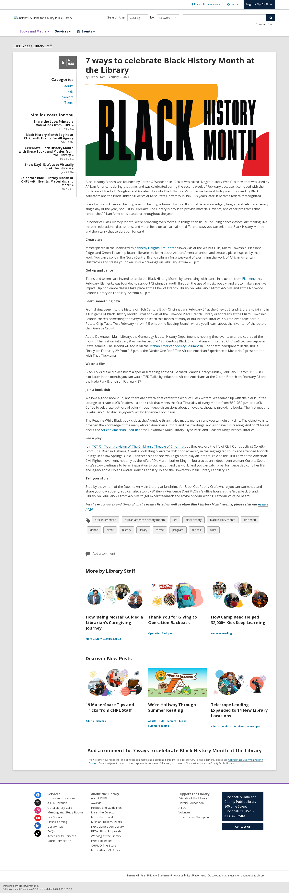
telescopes (254, 726)
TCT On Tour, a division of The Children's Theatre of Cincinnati (138, 446)
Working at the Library (106, 836)
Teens (69, 102)
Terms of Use (135, 875)
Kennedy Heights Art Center (155, 248)
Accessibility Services (61, 836)
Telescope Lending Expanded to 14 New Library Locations (239, 710)
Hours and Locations (61, 798)
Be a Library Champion (194, 817)
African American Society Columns (174, 346)
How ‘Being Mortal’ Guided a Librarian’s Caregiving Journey (114, 622)
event (110, 530)
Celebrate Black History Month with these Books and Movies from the (46, 151)
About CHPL (99, 798)
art (176, 520)
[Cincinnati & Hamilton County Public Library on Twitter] (37, 802)
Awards (96, 803)
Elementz (249, 278)
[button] (205, 4)
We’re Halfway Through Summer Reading (172, 707)
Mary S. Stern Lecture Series (103, 639)
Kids (70, 91)
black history (193, 520)
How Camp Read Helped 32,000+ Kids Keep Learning (238, 619)
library (143, 530)
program (177, 530)
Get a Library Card (59, 808)
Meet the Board (102, 817)
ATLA (182, 808)
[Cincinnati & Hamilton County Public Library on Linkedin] (37, 825)
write (213, 530)
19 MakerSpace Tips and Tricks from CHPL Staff (110, 707)
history (126, 530)
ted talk (197, 530)
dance (94, 530)
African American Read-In (119, 430)
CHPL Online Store (103, 845)
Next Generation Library (107, 826)
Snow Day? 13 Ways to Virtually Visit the (49, 166)
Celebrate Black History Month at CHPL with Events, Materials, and (47, 181)
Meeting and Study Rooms (65, 812)
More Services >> (59, 841)
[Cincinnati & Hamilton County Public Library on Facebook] (37, 795)
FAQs (51, 831)
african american (105, 520)
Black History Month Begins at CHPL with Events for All (49, 136)
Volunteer (185, 812)
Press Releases (101, 841)
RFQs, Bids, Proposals (106, 831)
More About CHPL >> (105, 850)
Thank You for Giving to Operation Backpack (172, 619)
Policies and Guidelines (106, 808)
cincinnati (250, 520)
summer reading (221, 633)
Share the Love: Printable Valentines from (54, 123)
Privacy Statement (159, 875)
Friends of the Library (193, 798)
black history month (222, 520)
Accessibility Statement (190, 875)
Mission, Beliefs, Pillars (106, 822)
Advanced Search (265, 24)
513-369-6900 (235, 816)
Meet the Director (103, 812)
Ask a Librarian (57, 803)
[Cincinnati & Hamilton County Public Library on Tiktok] (37, 833)
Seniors (68, 97)
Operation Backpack (161, 633)
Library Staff (42, 46)
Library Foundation (191, 803)
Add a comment (104, 553)
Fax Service (55, 817)
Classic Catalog (57, 822)
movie (160, 530)
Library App (55, 826)
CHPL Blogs (21, 46)
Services (239, 726)
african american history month (145, 520)
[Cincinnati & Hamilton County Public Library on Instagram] (37, 810)
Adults (69, 86)
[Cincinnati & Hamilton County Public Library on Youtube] (37, 818)
